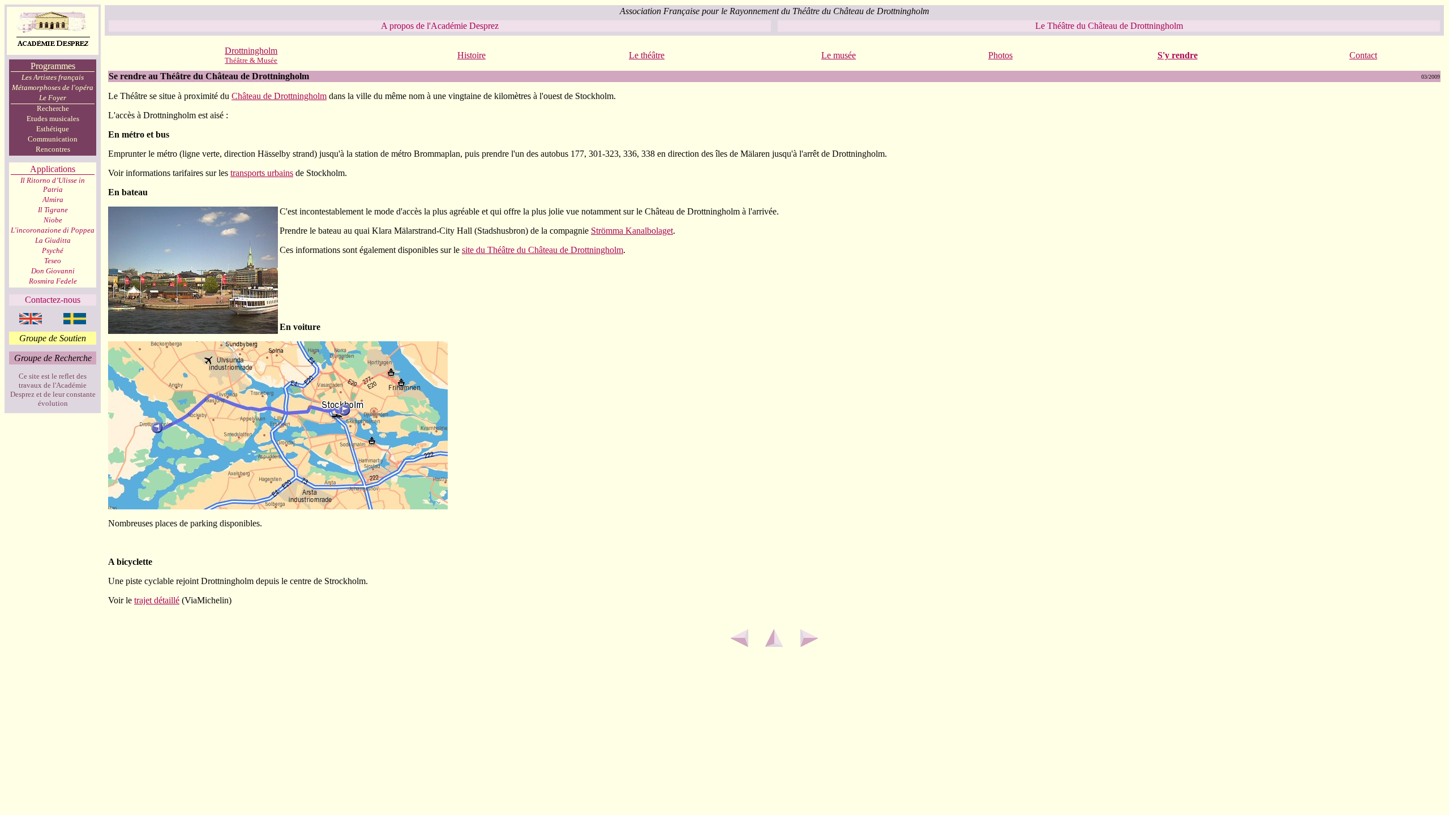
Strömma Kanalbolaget (632, 230)
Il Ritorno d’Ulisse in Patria (52, 185)
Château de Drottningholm (279, 96)
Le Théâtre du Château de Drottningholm (1109, 26)
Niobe (53, 220)
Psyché (52, 250)
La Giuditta (53, 240)
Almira (52, 199)
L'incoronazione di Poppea (53, 230)
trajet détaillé (156, 600)
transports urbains (261, 173)
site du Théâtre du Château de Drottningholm (542, 250)
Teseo (52, 260)
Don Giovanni (53, 271)
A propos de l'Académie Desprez (440, 26)
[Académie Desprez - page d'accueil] (52, 52)
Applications (52, 169)
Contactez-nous (52, 299)
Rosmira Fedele (53, 281)
